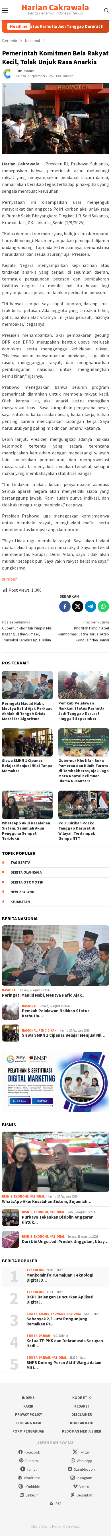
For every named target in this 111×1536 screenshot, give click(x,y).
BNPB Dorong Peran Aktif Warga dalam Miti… (63, 1365)
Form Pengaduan (28, 1431)
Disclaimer (81, 1414)
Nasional (9, 990)
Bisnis (7, 1196)
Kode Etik (81, 1397)
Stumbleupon (84, 1469)
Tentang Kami (28, 1423)
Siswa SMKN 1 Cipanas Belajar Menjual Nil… (63, 1035)
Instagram (84, 1477)
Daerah (44, 1336)
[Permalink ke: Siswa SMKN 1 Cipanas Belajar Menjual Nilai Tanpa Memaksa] (27, 742)
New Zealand (22, 891)
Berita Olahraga (26, 872)
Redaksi (81, 1406)
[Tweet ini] (77, 606)
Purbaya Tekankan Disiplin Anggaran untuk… (58, 1220)
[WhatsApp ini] (103, 606)
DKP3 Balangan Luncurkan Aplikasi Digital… (59, 1299)
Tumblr (32, 1469)
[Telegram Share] (90, 606)
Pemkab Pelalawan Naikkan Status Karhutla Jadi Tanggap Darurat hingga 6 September (81, 711)
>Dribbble (32, 1486)
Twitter (84, 1452)
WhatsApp (84, 1460)
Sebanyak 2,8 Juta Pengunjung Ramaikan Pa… (56, 1321)
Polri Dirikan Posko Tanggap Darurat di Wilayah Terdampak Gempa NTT (76, 830)
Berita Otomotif (27, 882)
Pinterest (32, 1460)
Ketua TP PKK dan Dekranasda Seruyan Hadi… (64, 1343)
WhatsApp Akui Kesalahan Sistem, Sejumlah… (46, 1201)
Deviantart (84, 1495)
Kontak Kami (81, 1423)
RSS (58, 1503)
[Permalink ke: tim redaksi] (7, 72)
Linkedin (32, 1495)
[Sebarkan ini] (65, 606)
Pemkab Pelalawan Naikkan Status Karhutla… (55, 1013)
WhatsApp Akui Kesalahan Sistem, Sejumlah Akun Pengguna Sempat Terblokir (26, 830)
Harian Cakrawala (55, 7)
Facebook (32, 1452)
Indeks (28, 1397)
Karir (28, 1406)
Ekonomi (21, 1196)
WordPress (32, 1477)
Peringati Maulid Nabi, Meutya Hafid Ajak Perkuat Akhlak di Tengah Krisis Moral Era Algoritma (27, 711)
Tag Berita (20, 862)
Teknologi (35, 1270)
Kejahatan (20, 901)
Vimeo (84, 1486)
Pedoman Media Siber (81, 1431)
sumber (9, 579)
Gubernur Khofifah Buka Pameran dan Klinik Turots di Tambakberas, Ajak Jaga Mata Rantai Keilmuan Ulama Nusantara (83, 770)
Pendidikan (47, 1030)
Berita (31, 1314)
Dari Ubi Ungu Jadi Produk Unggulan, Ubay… (65, 1241)
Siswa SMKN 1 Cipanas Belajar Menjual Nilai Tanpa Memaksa (27, 765)
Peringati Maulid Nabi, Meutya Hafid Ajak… (44, 995)
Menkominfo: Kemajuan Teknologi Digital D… (59, 1278)
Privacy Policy (28, 1414)
